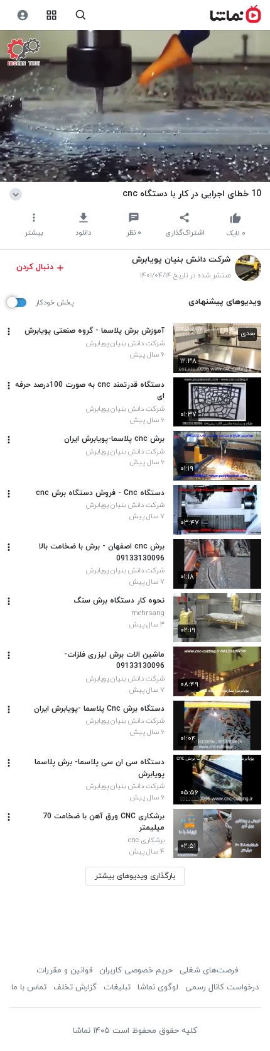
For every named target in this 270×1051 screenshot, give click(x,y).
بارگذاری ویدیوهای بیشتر (135, 876)
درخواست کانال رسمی (222, 987)
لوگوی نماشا (158, 987)
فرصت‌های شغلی (209, 970)
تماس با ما (28, 987)
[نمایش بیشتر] (18, 194)
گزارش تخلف (75, 987)
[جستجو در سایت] (80, 15)
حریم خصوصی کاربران (136, 970)
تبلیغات (117, 987)
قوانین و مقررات (64, 970)
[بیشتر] (9, 331)
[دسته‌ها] (51, 15)
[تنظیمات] (22, 15)
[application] (135, 106)
